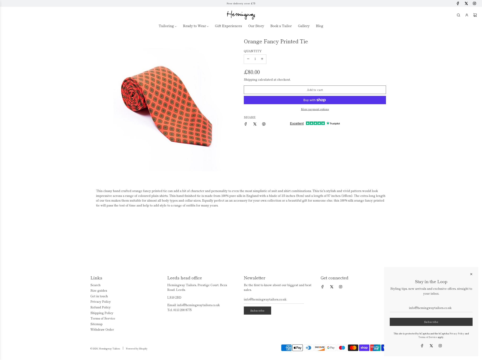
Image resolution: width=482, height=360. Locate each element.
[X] (466, 3)
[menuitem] (168, 25)
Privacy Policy (456, 333)
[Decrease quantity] (248, 59)
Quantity (253, 51)
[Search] (458, 15)
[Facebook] (458, 3)
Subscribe (257, 310)
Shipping (250, 79)
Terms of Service (427, 337)
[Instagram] (474, 3)
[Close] (471, 274)
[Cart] (475, 15)
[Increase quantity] (262, 59)
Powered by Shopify (136, 348)
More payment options (315, 109)
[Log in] (467, 15)
